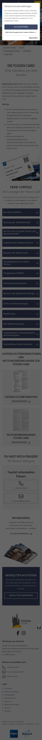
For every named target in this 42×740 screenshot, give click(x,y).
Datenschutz (33, 38)
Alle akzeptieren (21, 27)
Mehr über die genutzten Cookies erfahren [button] (19, 32)
